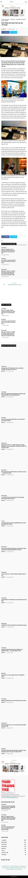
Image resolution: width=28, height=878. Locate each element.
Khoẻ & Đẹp (3, 470)
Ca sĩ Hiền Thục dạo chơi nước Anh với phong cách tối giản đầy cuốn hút (12, 498)
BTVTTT (4, 29)
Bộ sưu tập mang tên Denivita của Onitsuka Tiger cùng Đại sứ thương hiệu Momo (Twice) (13, 549)
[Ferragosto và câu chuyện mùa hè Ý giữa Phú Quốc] (14, 663)
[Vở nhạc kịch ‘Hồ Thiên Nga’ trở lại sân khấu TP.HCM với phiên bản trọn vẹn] (14, 356)
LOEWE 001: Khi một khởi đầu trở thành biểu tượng (13, 625)
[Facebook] (2, 864)
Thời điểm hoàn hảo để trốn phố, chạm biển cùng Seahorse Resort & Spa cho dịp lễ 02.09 (13, 751)
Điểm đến (3, 673)
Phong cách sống (5, 19)
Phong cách (4, 269)
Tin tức (3, 521)
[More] (19, 32)
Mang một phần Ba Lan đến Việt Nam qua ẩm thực (13, 700)
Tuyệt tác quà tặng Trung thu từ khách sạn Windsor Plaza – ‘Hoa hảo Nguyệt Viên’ (12, 650)
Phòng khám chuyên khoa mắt (16, 867)
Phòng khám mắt (5, 866)
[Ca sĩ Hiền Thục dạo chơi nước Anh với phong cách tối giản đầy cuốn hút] (14, 486)
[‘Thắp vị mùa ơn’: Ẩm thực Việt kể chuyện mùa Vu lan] (14, 562)
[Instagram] (5, 864)
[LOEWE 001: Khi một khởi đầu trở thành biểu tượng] (14, 614)
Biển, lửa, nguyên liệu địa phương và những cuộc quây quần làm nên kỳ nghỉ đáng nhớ (8, 251)
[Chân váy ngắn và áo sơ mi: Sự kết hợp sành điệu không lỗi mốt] (14, 713)
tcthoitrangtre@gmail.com (12, 797)
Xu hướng (3, 258)
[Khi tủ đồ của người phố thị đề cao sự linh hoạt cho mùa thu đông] (22, 262)
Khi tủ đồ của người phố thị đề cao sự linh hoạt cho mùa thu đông (8, 261)
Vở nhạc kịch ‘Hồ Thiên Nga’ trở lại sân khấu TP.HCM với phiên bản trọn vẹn (12, 368)
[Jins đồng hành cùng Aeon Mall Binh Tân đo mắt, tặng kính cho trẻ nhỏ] (14, 511)
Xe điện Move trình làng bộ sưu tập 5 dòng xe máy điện (14, 600)
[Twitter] (8, 864)
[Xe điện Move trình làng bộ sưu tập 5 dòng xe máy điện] (14, 588)
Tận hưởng (12, 19)
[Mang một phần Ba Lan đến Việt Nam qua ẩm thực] (14, 689)
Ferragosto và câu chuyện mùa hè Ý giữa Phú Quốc (12, 675)
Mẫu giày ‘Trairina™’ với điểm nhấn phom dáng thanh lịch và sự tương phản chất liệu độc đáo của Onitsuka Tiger (8, 272)
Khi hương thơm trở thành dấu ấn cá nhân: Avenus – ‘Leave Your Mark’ (13, 472)
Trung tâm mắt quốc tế (14, 866)
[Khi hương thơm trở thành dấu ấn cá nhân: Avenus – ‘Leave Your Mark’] (14, 460)
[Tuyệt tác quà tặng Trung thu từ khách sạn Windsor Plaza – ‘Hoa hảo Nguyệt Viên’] (14, 638)
